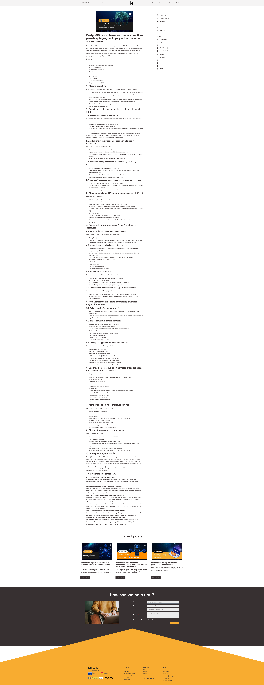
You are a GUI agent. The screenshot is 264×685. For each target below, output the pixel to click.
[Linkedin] (151, 678)
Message (135, 615)
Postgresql (162, 21)
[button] (157, 30)
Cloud (161, 42)
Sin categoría (163, 63)
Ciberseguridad (163, 39)
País (134, 609)
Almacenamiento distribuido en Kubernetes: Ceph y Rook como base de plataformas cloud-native (131, 564)
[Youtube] (148, 678)
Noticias (162, 54)
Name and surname (138, 602)
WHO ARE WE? (85, 2)
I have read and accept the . (144, 619)
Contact (171, 2)
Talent (101, 2)
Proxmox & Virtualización (166, 60)
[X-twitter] (144, 678)
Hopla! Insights (162, 2)
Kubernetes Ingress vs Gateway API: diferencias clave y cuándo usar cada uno (95, 564)
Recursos (154, 2)
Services (93, 2)
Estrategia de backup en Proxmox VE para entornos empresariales (165, 564)
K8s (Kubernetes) (164, 48)
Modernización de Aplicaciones (164, 51)
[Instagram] (154, 678)
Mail (134, 605)
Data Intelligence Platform (166, 45)
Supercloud (162, 65)
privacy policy (150, 619)
